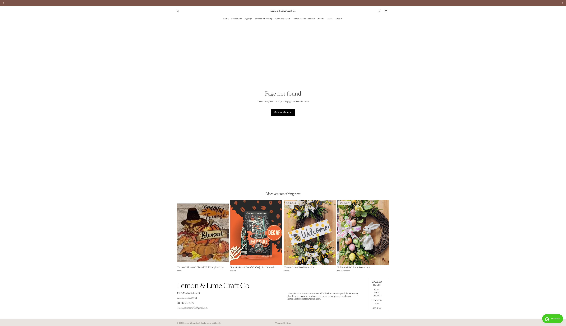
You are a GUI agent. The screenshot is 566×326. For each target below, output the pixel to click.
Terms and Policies (283, 323)
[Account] (379, 11)
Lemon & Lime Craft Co (193, 323)
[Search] (178, 11)
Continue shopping (283, 112)
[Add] (224, 260)
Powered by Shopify (212, 323)
